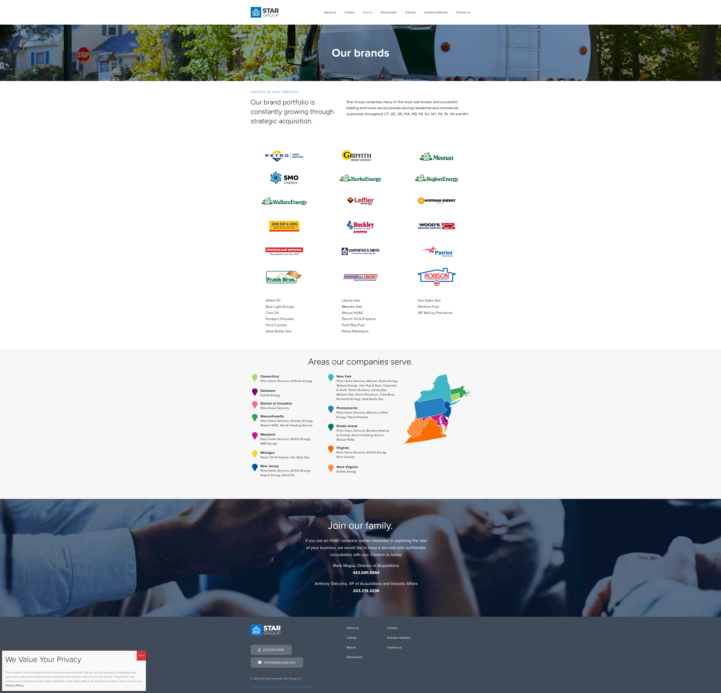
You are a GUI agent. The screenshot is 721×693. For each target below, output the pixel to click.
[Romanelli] (360, 273)
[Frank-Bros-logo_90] (284, 272)
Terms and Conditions (300, 686)
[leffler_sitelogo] (360, 198)
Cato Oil (272, 312)
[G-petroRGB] (284, 152)
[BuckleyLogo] (360, 219)
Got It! (141, 655)
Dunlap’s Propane (280, 319)
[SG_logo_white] (266, 626)
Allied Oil (273, 300)
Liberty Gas (351, 300)
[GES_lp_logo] (360, 150)
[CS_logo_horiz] (360, 249)
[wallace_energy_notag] (284, 198)
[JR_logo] (284, 222)
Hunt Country (276, 325)
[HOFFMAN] (437, 197)
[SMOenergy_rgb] (284, 173)
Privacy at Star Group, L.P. (267, 686)
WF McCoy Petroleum (435, 312)
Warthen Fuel (428, 306)
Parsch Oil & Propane (359, 319)
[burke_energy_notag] (360, 175)
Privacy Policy (14, 685)
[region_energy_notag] (436, 175)
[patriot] (437, 247)
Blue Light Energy (280, 306)
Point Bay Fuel (353, 325)
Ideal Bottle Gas (279, 331)
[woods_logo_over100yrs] (437, 225)
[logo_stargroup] (265, 8)
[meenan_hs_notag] (437, 153)
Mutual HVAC (352, 312)
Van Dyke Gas (429, 300)
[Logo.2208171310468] (437, 269)
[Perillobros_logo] (284, 249)
